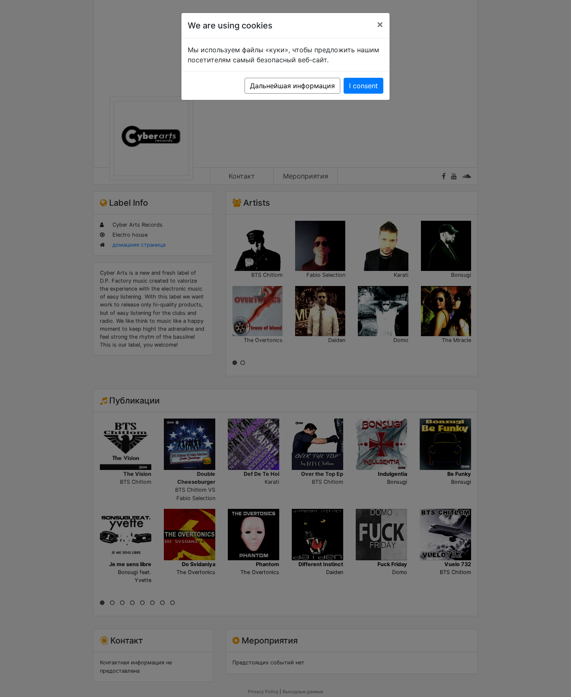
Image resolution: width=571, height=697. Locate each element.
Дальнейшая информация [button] (292, 86)
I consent (363, 86)
